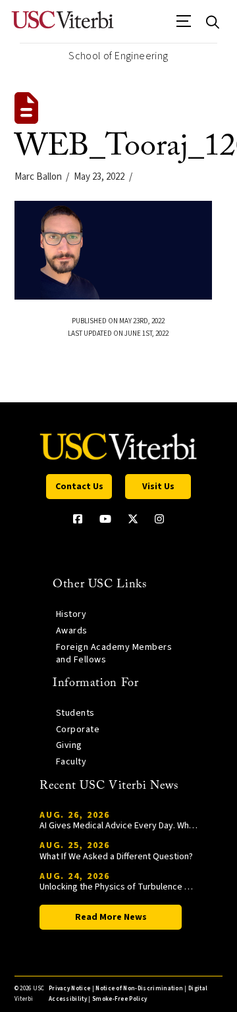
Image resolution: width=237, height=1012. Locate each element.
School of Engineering (118, 56)
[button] (184, 26)
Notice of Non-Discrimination (139, 988)
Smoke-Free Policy (119, 999)
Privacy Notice (69, 988)
